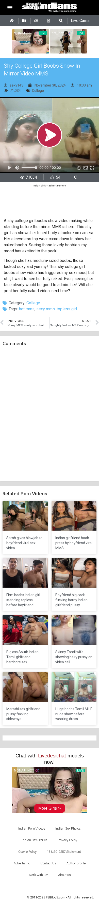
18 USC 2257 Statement (64, 852)
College (38, 91)
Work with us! (38, 875)
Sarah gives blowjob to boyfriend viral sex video (24, 543)
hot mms (27, 309)
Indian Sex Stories (34, 840)
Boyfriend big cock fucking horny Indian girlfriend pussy (71, 600)
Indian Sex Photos (68, 828)
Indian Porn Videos (31, 828)
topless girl (67, 309)
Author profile (76, 863)
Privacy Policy (67, 840)
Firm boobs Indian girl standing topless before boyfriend (23, 600)
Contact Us (48, 863)
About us (64, 875)
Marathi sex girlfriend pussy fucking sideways (23, 714)
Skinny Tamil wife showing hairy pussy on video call (73, 657)
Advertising (22, 863)
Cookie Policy (27, 852)
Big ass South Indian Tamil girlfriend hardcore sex (22, 657)
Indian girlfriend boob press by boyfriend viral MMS (73, 543)
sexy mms (45, 309)
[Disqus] (49, 414)
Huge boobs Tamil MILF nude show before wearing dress (73, 714)
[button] (10, 7)
